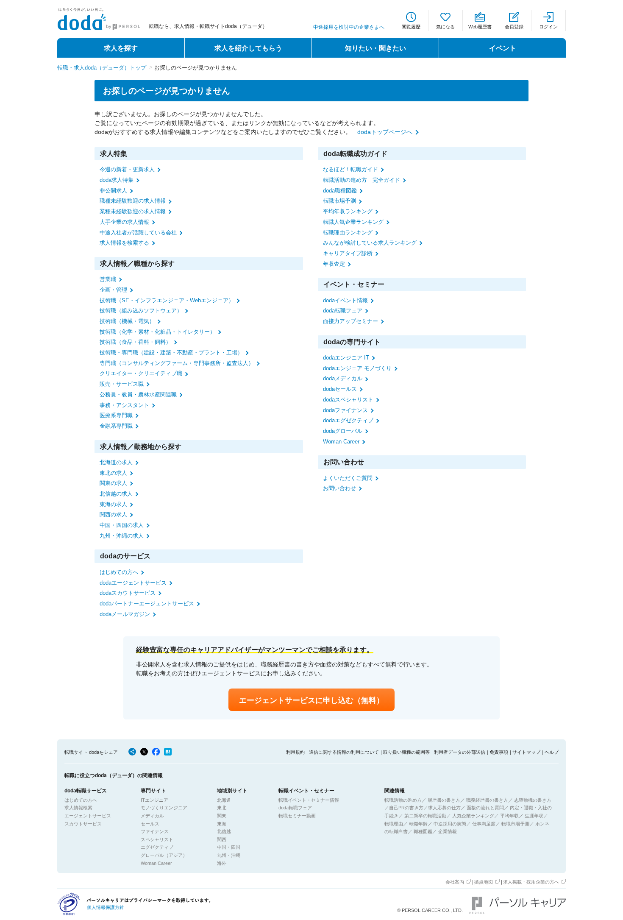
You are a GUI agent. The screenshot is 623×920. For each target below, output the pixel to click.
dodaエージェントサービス (133, 583)
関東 (221, 815)
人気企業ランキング (473, 815)
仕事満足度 (483, 823)
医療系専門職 (116, 415)
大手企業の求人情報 (124, 222)
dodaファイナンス (345, 410)
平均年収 (509, 815)
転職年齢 (418, 823)
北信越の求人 (116, 494)
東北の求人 (113, 473)
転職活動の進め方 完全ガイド (361, 180)
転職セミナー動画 (297, 815)
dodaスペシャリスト (348, 399)
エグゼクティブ (157, 847)
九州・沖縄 (228, 855)
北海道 (224, 800)
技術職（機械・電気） (127, 321)
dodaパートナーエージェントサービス (147, 603)
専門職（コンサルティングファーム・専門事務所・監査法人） (177, 363)
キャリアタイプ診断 (348, 253)
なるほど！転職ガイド (350, 169)
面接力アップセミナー (350, 321)
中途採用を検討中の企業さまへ (348, 27)
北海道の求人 (116, 462)
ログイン (548, 26)
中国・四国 (228, 847)
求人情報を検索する (124, 243)
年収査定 (334, 264)
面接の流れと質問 (485, 807)
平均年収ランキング (348, 211)
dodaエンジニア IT (346, 357)
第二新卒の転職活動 (425, 815)
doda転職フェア (342, 310)
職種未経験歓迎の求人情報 (133, 201)
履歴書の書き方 (444, 800)
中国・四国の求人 (122, 525)
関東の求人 (113, 483)
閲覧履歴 (411, 26)
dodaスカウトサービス (128, 593)
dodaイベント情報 (345, 300)
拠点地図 (483, 881)
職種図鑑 (423, 831)
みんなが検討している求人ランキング (370, 243)
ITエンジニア (154, 800)
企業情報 (447, 831)
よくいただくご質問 (348, 478)
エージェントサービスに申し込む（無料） (311, 700)
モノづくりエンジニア (164, 807)
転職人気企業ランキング (353, 222)
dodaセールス (340, 389)
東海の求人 (113, 504)
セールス (150, 823)
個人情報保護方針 (105, 907)
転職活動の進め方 (403, 800)
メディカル (152, 815)
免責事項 (499, 752)
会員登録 (514, 26)
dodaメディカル (342, 378)
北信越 (224, 831)
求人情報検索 (78, 807)
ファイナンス (155, 831)
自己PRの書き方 (406, 807)
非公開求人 (113, 190)
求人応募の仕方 (444, 807)
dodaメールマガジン (125, 614)
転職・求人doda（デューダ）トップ (101, 67)
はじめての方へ (119, 572)
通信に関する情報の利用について (344, 752)
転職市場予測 (339, 201)
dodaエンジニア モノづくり (357, 368)
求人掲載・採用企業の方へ (531, 881)
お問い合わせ (339, 488)
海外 (221, 863)
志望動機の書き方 (532, 800)
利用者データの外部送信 (459, 752)
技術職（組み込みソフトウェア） (141, 310)
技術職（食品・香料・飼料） (135, 342)
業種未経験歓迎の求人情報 (133, 211)
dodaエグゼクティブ (348, 420)
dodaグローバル (342, 431)
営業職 (108, 279)
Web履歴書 (480, 26)
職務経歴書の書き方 (487, 800)
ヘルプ (552, 752)
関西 (221, 839)
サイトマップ (526, 752)
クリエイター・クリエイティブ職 (141, 373)
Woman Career (341, 441)
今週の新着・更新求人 (127, 169)
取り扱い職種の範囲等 (406, 752)
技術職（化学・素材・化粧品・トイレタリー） (157, 332)
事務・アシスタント (124, 405)
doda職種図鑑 (340, 190)
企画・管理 (113, 290)
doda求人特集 (117, 180)
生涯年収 (534, 815)
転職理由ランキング (348, 232)
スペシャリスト (157, 839)
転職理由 (393, 823)
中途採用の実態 (450, 823)
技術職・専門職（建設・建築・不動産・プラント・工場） (171, 352)
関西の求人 (113, 514)
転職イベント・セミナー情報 (308, 800)
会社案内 (454, 881)
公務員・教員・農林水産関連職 (138, 394)
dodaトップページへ (384, 131)
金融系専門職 (116, 426)
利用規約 (295, 752)
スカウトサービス (83, 823)
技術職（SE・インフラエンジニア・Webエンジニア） (167, 300)
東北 (221, 807)
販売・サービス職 (122, 384)
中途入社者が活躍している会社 (138, 232)
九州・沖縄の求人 (122, 535)
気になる (445, 26)
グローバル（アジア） (164, 855)
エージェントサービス (87, 815)
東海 (221, 823)
